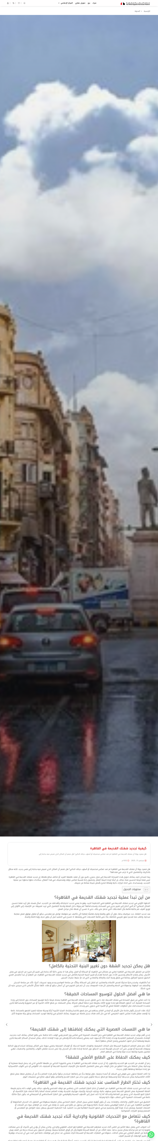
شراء (94, 3)
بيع (89, 3)
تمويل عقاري (80, 3)
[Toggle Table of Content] (145, 890)
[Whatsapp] (151, 1134)
